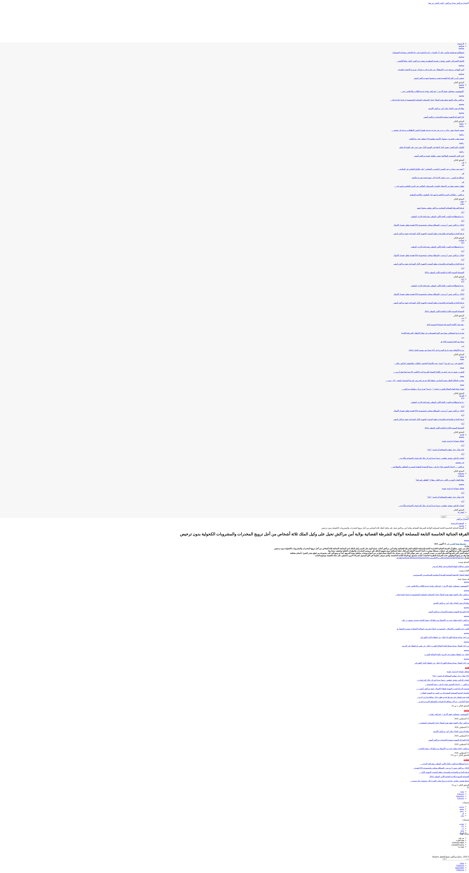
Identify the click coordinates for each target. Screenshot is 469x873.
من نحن (461, 838)
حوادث (461, 240)
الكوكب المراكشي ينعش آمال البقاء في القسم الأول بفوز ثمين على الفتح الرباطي (431, 147)
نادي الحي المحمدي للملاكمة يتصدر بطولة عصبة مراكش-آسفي (439, 156)
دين (462, 318)
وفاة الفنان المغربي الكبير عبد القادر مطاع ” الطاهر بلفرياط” (440, 480)
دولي (462, 201)
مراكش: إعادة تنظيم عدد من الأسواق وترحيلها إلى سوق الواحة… (443, 749)
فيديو (462, 434)
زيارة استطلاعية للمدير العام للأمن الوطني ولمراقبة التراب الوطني (437, 216)
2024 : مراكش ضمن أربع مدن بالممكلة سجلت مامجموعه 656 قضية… (441, 768)
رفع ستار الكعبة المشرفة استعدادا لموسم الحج (445, 324)
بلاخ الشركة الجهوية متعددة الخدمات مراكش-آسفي (443, 117)
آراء (462, 212)
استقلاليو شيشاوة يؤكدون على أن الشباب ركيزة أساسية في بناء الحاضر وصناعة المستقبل (428, 52)
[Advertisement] (234, 23)
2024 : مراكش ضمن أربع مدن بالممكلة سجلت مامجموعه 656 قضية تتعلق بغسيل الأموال (428, 225)
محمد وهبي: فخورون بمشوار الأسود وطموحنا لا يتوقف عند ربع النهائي (436, 139)
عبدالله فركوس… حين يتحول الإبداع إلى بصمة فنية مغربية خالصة (438, 178)
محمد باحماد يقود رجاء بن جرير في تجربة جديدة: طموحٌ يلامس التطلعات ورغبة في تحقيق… (427, 130)
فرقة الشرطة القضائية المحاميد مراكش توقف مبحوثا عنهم (440, 208)
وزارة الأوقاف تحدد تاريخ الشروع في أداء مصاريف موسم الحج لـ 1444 (436, 350)
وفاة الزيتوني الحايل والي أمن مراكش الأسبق (446, 108)
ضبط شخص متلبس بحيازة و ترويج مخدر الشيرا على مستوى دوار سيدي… (439, 781)
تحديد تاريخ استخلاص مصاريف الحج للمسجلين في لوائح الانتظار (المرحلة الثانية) (432, 333)
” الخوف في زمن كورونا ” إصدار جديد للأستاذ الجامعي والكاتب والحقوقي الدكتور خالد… (429, 363)
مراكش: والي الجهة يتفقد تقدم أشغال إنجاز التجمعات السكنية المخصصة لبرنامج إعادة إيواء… (427, 100)
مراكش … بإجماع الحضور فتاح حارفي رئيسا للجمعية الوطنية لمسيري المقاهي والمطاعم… (427, 467)
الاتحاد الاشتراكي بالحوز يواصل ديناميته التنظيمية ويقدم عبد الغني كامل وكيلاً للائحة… (430, 61)
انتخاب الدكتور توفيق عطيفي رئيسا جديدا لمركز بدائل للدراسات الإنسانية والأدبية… (431, 458)
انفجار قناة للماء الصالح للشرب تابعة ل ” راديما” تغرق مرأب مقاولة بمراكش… (432, 389)
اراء (462, 826)
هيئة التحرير (460, 840)
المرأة (461, 396)
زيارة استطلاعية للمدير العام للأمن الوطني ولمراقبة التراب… (444, 764)
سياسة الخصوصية (457, 845)
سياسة (461, 46)
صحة (462, 357)
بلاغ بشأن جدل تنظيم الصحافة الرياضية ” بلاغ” (445, 450)
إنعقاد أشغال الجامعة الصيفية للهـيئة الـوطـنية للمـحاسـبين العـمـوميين (441, 575)
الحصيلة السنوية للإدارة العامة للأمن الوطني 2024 (444, 272)
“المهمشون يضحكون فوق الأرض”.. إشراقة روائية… (448, 714)
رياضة (461, 124)
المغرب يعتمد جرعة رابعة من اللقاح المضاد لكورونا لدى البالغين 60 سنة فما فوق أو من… (428, 372)
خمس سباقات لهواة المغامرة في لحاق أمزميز (450, 566)
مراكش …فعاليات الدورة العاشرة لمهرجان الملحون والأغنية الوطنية (437, 195)
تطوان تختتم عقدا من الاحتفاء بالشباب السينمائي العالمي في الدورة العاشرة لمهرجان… (429, 186)
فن (463, 162)
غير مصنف (459, 462)
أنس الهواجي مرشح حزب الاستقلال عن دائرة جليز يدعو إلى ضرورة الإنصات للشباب (431, 70)
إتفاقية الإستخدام (458, 842)
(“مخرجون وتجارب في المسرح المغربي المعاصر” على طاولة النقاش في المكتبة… (431, 169)
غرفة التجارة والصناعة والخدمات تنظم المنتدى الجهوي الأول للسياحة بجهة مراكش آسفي (428, 234)
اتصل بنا (461, 512)
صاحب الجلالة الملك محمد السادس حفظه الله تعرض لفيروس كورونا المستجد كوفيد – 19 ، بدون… (425, 380)
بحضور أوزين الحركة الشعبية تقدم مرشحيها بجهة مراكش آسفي (439, 78)
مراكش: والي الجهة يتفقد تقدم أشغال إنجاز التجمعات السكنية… (443, 723)
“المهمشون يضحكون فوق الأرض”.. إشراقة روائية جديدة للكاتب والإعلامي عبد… (432, 91)
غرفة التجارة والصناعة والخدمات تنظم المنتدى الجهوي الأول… (444, 772)
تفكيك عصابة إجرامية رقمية (453, 441)
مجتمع (461, 85)
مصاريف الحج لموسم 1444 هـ (452, 342)
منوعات (461, 473)
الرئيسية (460, 44)
